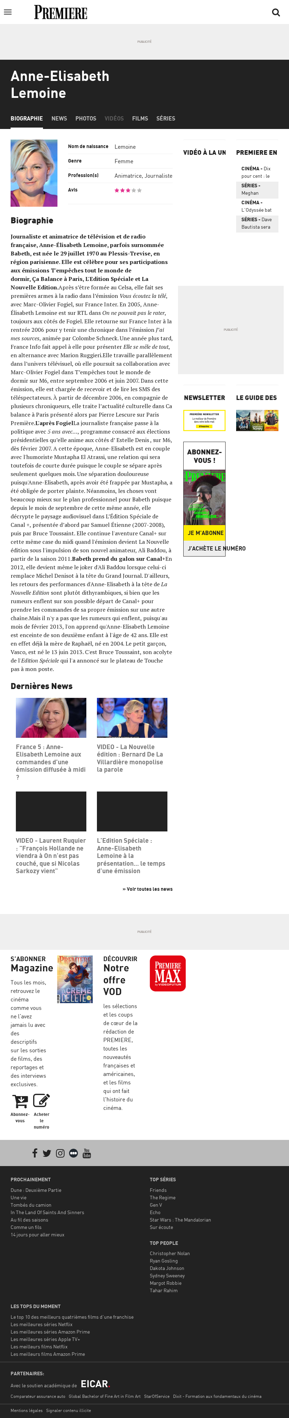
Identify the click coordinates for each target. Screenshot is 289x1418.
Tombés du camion (31, 1205)
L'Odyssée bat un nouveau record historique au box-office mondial (256, 207)
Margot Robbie (166, 1283)
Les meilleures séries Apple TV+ (45, 1339)
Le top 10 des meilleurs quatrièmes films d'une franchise (72, 1317)
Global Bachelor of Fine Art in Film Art (105, 1396)
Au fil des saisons (29, 1220)
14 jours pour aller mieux (37, 1234)
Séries (165, 118)
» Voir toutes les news (148, 889)
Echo (155, 1212)
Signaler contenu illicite (68, 1410)
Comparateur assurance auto (38, 1396)
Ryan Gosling (164, 1261)
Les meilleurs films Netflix (39, 1346)
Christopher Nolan (170, 1253)
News (59, 118)
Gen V (156, 1205)
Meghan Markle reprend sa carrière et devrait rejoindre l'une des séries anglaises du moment (255, 190)
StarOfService (157, 1396)
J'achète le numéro (206, 548)
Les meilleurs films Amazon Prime (48, 1354)
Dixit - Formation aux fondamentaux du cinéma (217, 1396)
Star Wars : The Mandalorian (180, 1220)
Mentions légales (27, 1410)
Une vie (18, 1197)
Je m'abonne (206, 532)
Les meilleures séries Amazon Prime (50, 1332)
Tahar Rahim (164, 1290)
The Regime (163, 1197)
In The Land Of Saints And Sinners (47, 1212)
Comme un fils (26, 1227)
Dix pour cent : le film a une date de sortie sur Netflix (257, 173)
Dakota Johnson (167, 1268)
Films (140, 118)
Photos (85, 118)
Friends (158, 1190)
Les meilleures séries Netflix (42, 1324)
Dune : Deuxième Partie (36, 1190)
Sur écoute (161, 1227)
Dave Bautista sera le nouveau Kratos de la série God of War (256, 224)
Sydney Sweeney (167, 1275)
